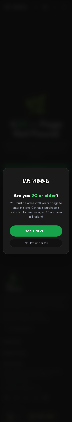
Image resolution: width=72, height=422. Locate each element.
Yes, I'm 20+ (36, 231)
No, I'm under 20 (36, 243)
